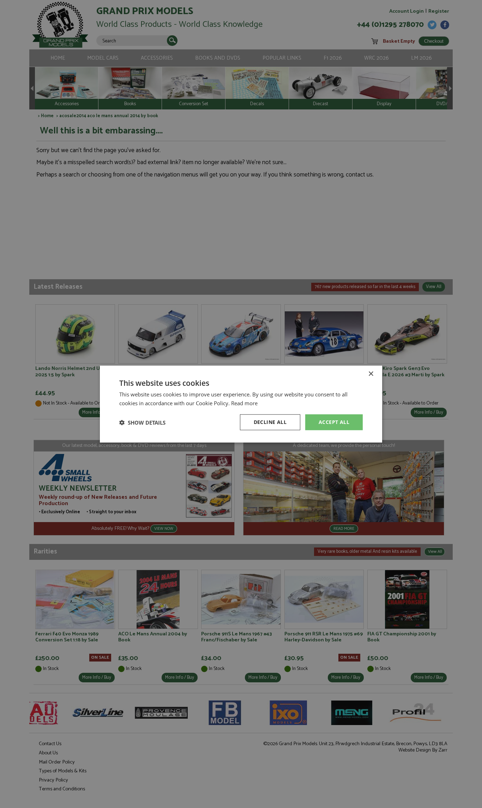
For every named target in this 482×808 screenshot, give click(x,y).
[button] (142, 422)
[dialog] (241, 404)
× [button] (370, 373)
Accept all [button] (334, 422)
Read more (244, 402)
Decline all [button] (270, 422)
